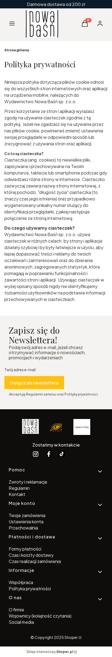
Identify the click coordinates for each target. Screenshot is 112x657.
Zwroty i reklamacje (28, 482)
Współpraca (21, 582)
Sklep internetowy (49, 652)
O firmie (16, 609)
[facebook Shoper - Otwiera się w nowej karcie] (48, 454)
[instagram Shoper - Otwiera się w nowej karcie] (35, 454)
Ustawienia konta (26, 521)
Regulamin (19, 488)
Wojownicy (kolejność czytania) (40, 616)
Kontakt (17, 494)
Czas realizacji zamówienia (35, 561)
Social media (21, 622)
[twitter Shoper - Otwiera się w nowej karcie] (61, 454)
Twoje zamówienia (27, 515)
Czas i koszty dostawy (31, 555)
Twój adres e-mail (20, 370)
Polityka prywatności (30, 588)
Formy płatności (25, 549)
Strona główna (16, 50)
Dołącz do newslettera (34, 383)
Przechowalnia (23, 528)
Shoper (71, 637)
